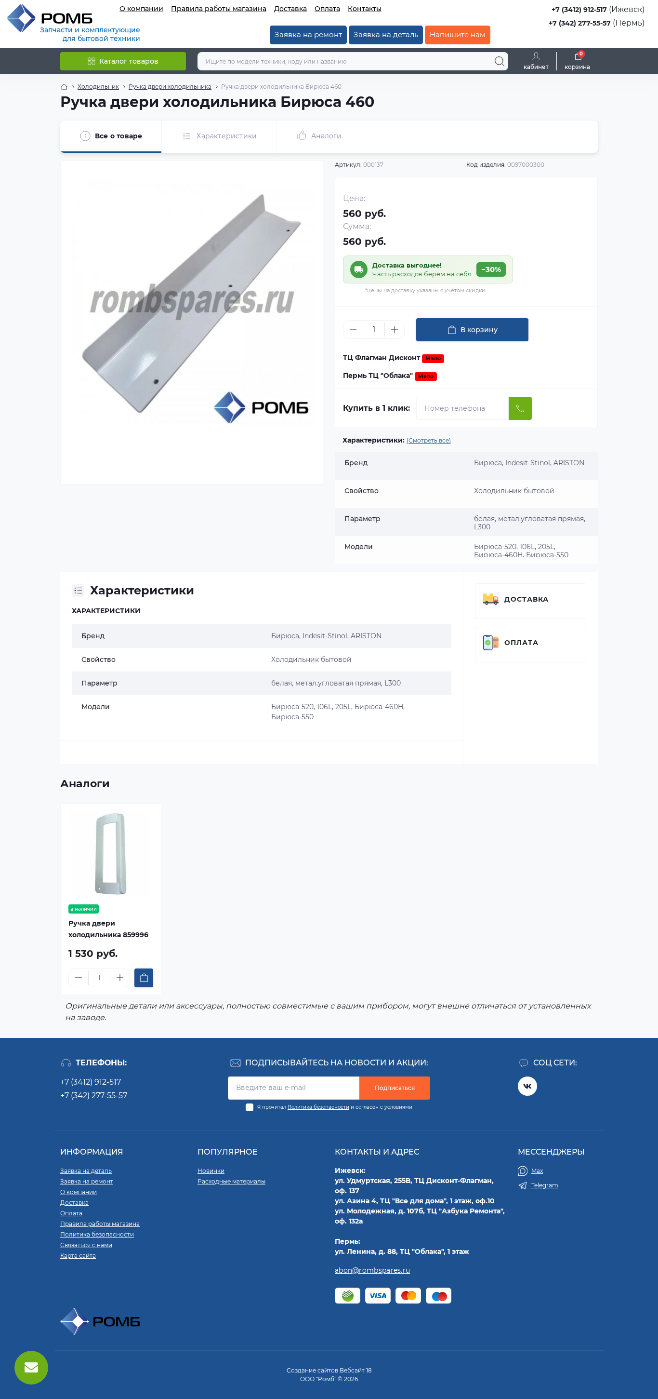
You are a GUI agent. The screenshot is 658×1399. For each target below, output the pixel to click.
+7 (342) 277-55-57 (580, 23)
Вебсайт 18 (356, 1370)
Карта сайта (78, 1255)
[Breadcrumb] (64, 87)
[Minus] (353, 329)
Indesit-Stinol (325, 636)
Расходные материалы (231, 1181)
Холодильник (98, 86)
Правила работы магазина (218, 8)
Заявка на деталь (386, 34)
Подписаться (395, 1087)
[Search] (499, 61)
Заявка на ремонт (308, 34)
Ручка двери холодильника (170, 86)
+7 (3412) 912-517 (579, 9)
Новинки (210, 1170)
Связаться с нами (86, 1245)
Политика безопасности (318, 1107)
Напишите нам (458, 34)
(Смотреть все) (429, 440)
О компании (141, 8)
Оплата (327, 8)
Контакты (365, 8)
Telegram (544, 1185)
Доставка (290, 8)
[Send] (520, 408)
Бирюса (285, 636)
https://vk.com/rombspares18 (527, 1086)
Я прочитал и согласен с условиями (334, 1107)
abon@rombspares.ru (372, 1270)
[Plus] (394, 329)
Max (537, 1170)
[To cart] (143, 978)
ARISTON (366, 636)
